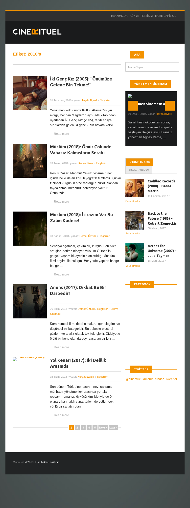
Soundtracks (132, 201)
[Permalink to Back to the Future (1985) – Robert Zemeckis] (136, 220)
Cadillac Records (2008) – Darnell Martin (161, 186)
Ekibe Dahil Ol (165, 15)
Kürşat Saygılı (86, 376)
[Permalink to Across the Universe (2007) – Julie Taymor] (136, 252)
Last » (113, 427)
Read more (61, 134)
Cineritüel (18, 462)
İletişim (147, 15)
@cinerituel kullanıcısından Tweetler (151, 379)
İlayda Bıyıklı (89, 100)
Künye (134, 15)
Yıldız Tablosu (139, 169)
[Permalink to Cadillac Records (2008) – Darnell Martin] (136, 188)
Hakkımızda (119, 15)
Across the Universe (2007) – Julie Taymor (162, 251)
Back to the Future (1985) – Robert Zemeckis (162, 218)
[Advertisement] (90, 495)
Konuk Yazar (86, 163)
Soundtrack (139, 162)
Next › (103, 427)
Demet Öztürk (87, 235)
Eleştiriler (105, 100)
